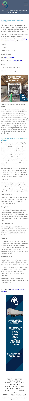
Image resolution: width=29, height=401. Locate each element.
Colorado (9, 388)
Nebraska (9, 382)
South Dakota (14, 384)
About (9, 379)
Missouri (14, 392)
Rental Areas (14, 381)
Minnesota (20, 382)
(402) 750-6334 (17, 61)
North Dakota (11, 386)
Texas (7, 390)
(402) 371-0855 (9, 57)
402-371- (14, 12)
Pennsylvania (18, 390)
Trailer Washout (18, 395)
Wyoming (20, 388)
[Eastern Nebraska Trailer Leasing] (4, 4)
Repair (6, 395)
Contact (18, 379)
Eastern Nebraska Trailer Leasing (16, 398)
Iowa (22, 386)
